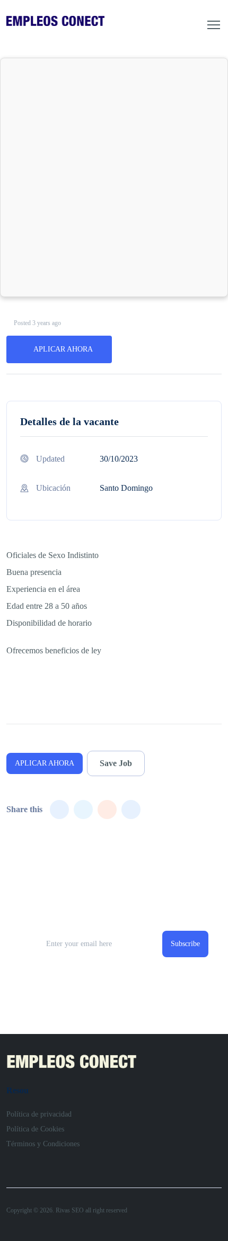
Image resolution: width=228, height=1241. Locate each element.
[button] (213, 25)
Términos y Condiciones (43, 1144)
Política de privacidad (39, 1114)
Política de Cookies (35, 1129)
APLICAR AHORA (63, 349)
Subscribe (185, 944)
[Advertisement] (114, 177)
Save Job (116, 763)
